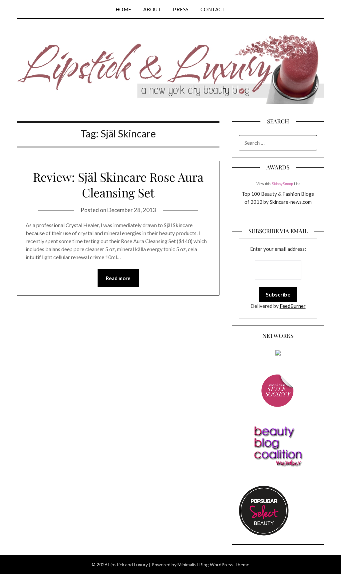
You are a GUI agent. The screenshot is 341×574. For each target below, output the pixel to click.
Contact (213, 9)
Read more (118, 278)
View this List (278, 184)
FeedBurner (293, 306)
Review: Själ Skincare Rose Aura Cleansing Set (118, 184)
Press (181, 9)
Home (124, 9)
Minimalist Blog (193, 564)
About (152, 9)
